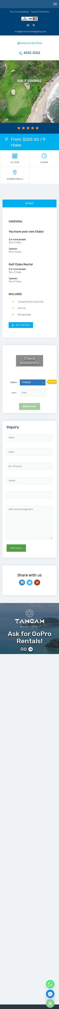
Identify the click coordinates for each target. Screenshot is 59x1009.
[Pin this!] (37, 582)
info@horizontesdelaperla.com (30, 31)
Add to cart (29, 406)
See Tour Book (22, 325)
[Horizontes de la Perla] (29, 44)
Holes (14, 382)
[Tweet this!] (30, 582)
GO (23, 649)
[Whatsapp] (50, 984)
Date (14, 393)
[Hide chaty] (50, 1003)
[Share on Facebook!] (22, 582)
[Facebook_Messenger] (50, 994)
